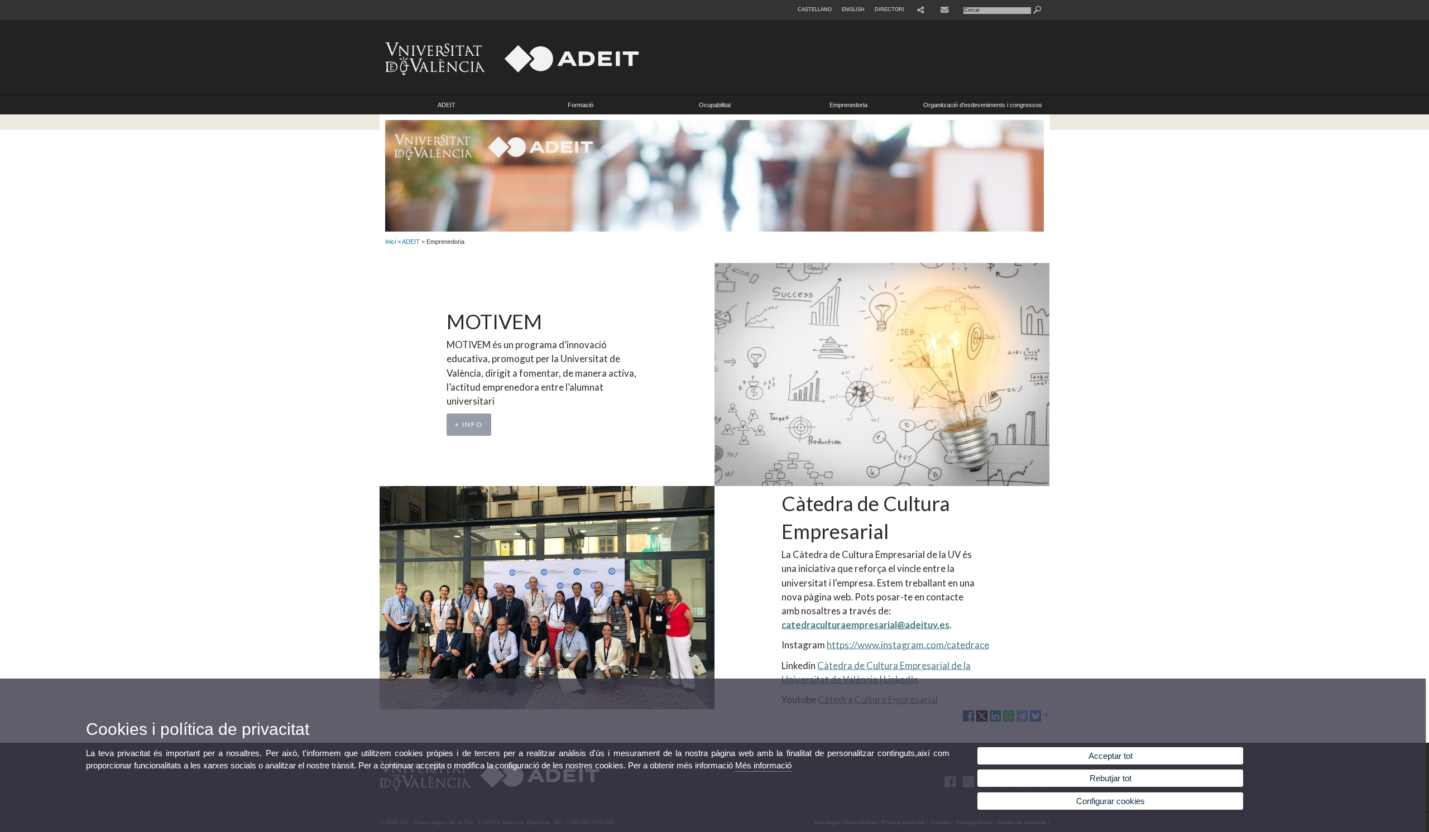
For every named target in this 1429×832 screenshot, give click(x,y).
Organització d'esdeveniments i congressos (982, 105)
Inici (390, 241)
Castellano (815, 9)
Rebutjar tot (1110, 778)
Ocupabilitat (715, 105)
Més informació (763, 765)
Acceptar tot (1110, 756)
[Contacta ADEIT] (946, 10)
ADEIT (446, 105)
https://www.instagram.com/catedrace (908, 645)
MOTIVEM (494, 321)
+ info (469, 424)
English (853, 9)
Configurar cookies (1110, 801)
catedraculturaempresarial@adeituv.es (865, 625)
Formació (580, 105)
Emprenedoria (848, 105)
